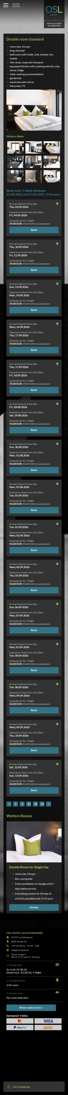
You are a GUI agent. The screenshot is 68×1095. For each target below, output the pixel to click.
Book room (16, 5)
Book (34, 229)
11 (29, 803)
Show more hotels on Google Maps (54, 24)
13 (42, 803)
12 (35, 803)
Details (34, 907)
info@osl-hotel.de (20, 950)
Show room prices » (31, 1007)
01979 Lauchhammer (22, 937)
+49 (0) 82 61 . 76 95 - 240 (25, 946)
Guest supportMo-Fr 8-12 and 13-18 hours (25, 955)
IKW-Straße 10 (19, 941)
